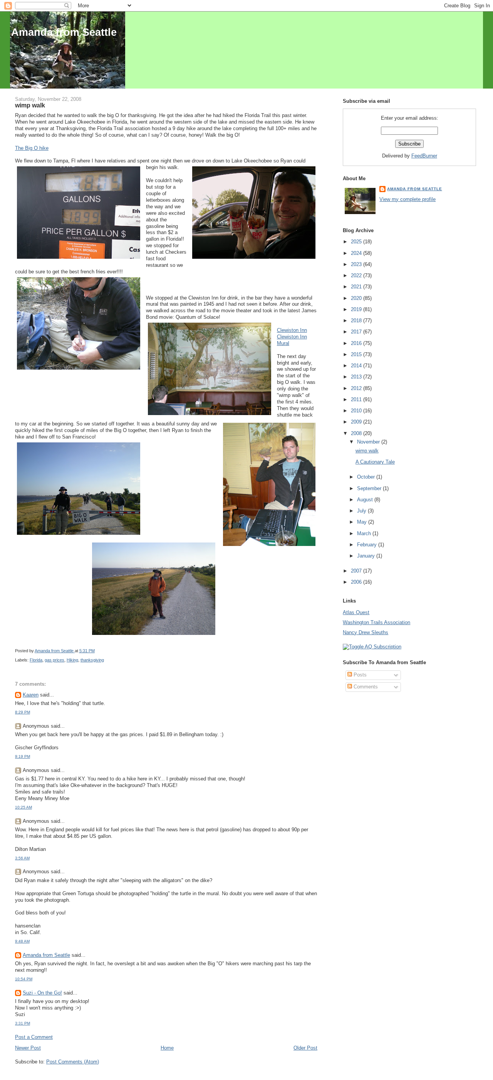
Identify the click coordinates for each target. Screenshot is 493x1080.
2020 (357, 298)
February (367, 545)
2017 (357, 332)
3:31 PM (22, 1023)
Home (167, 1048)
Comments (365, 687)
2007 (357, 571)
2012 (357, 388)
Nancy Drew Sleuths (365, 632)
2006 (357, 582)
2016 (357, 343)
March (364, 533)
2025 (357, 241)
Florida (36, 660)
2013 (357, 377)
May (362, 522)
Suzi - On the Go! (42, 993)
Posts (359, 675)
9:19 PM (22, 756)
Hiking (72, 660)
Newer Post (28, 1048)
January (366, 556)
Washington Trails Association (376, 622)
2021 (357, 287)
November (369, 442)
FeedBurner (424, 156)
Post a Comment (34, 1037)
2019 (357, 309)
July (362, 511)
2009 (357, 422)
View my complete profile (407, 199)
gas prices (54, 660)
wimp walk (367, 451)
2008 (357, 433)
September (370, 488)
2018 (357, 320)
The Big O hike (32, 148)
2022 (357, 275)
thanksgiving (92, 660)
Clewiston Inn (292, 330)
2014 (357, 365)
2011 (357, 399)
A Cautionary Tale (375, 462)
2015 (357, 354)
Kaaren (31, 695)
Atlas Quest (356, 612)
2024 (357, 253)
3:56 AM (22, 858)
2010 (357, 411)
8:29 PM (22, 712)
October (366, 477)
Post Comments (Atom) (72, 1062)
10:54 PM (23, 979)
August (365, 499)
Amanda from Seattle (64, 32)
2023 (357, 264)
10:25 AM (23, 807)
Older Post (305, 1048)
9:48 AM (22, 941)
